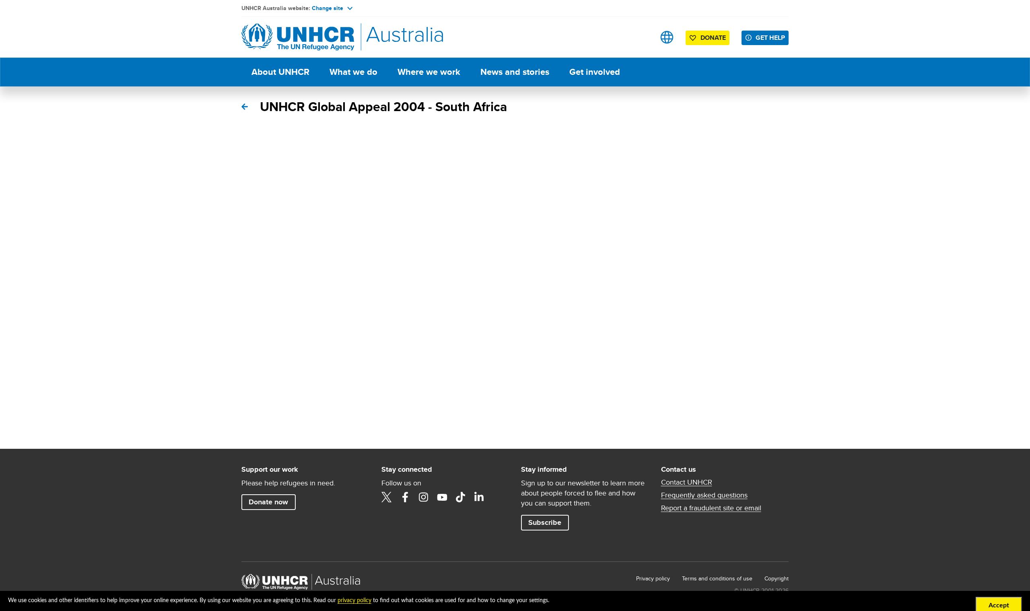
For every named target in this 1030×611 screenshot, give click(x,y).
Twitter (386, 497)
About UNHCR (280, 71)
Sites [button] (667, 37)
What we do (353, 71)
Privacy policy (653, 578)
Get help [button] (770, 37)
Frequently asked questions (704, 495)
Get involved (594, 71)
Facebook (405, 497)
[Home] (297, 37)
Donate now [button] (268, 502)
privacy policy (354, 600)
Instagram (423, 497)
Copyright (776, 578)
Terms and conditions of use (717, 578)
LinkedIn (479, 497)
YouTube (442, 497)
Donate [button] (713, 37)
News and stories (514, 71)
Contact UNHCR (686, 482)
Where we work (429, 71)
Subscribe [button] (544, 522)
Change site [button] (327, 8)
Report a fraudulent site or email (711, 508)
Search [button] (641, 37)
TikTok (460, 497)
